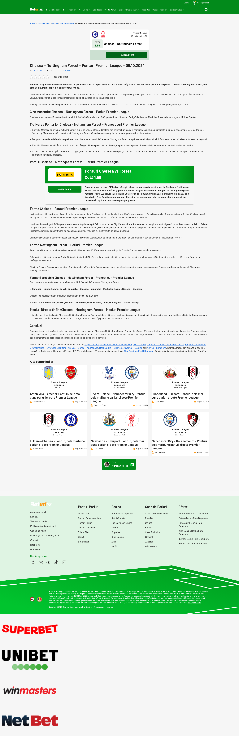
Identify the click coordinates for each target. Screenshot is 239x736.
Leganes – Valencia (156, 344)
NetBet (114, 527)
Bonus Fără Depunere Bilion (193, 543)
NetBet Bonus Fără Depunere (193, 513)
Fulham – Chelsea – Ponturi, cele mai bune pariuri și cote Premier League (57, 442)
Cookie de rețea (38, 531)
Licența (33, 517)
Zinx (113, 542)
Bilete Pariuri (69, 10)
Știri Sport (97, 10)
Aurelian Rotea (38, 71)
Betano (148, 527)
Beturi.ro (52, 592)
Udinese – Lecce (175, 344)
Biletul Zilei (83, 532)
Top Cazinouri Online (121, 523)
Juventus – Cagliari (133, 348)
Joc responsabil (38, 512)
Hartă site (35, 549)
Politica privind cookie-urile (43, 526)
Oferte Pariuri (110, 10)
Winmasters (151, 546)
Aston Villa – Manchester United (116, 344)
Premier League (67, 23)
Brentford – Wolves (66, 348)
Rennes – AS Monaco (87, 348)
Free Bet (146, 10)
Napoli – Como (92, 344)
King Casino (117, 537)
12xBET (149, 542)
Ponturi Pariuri (52, 10)
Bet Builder (83, 542)
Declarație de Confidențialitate (45, 535)
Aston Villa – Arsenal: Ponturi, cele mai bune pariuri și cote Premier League (55, 395)
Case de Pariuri (159, 10)
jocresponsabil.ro (194, 603)
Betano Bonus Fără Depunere (193, 518)
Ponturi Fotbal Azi (86, 527)
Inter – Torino (139, 344)
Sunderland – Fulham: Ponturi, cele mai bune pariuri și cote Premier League (177, 395)
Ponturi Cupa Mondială (89, 518)
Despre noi (35, 545)
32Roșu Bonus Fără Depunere (194, 539)
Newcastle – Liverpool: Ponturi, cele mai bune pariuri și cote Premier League (117, 442)
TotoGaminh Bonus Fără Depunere (190, 524)
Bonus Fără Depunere (128, 10)
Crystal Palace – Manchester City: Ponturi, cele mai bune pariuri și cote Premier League (118, 397)
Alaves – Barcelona (156, 348)
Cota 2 (81, 537)
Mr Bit (114, 546)
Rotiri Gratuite (118, 518)
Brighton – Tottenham (195, 344)
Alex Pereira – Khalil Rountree (139, 351)
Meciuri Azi (83, 10)
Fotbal (55, 23)
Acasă (32, 23)
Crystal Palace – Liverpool (43, 348)
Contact (34, 540)
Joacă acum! (65, 189)
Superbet (115, 532)
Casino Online (176, 10)
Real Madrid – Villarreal (110, 348)
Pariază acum (127, 55)
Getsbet (149, 537)
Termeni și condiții (39, 521)
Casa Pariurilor (152, 532)
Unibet (148, 523)
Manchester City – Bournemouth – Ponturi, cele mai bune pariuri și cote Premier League (180, 444)
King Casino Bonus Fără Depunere (191, 532)
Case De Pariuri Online (156, 513)
